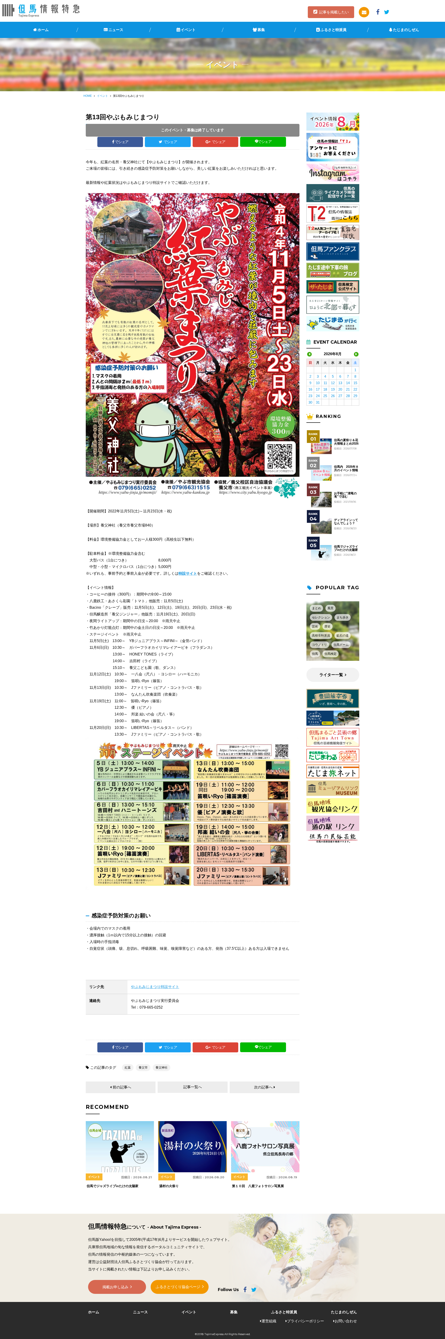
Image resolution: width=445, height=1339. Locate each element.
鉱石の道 (343, 635)
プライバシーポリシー (305, 1321)
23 (310, 396)
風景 (330, 608)
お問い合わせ (346, 1321)
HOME (87, 95)
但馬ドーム (341, 644)
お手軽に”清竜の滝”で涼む (345, 495)
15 (355, 383)
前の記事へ (122, 1087)
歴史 (327, 626)
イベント (188, 30)
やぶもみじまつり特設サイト (155, 987)
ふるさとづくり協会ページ (178, 1287)
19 (333, 389)
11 (325, 383)
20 (340, 389)
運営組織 (268, 1321)
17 (318, 389)
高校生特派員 (321, 635)
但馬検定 (330, 653)
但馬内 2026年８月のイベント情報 (346, 468)
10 (318, 383)
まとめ (316, 608)
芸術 (315, 626)
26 (333, 396)
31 (318, 402)
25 (325, 396)
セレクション (321, 617)
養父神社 (162, 1067)
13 (340, 383)
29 (355, 396)
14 (348, 383)
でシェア (121, 142)
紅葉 (128, 1067)
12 (333, 383)
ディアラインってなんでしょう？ (346, 521)
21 (348, 389)
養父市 (143, 1067)
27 (340, 396)
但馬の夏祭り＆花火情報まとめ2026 (346, 442)
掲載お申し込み (115, 1287)
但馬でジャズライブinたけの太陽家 (346, 548)
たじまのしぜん (406, 30)
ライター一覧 (331, 675)
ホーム (43, 30)
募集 (261, 30)
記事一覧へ (192, 1087)
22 (355, 389)
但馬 (315, 653)
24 (318, 396)
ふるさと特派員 (333, 30)
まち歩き (343, 617)
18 (325, 389)
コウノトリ (319, 644)
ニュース (115, 30)
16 (310, 389)
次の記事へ (263, 1087)
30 (310, 402)
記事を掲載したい (334, 12)
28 (348, 396)
